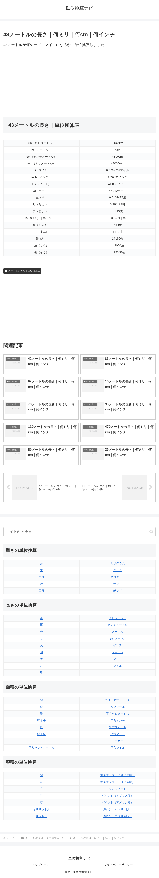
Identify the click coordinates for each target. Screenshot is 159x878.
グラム (117, 570)
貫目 (41, 590)
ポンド (117, 590)
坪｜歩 (41, 720)
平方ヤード (117, 734)
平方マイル (117, 747)
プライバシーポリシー (118, 864)
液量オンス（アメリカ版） (117, 782)
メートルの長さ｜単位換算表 (24, 270)
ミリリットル (41, 809)
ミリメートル (117, 618)
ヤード (117, 659)
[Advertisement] (41, 83)
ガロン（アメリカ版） (117, 816)
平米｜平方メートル (118, 700)
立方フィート (117, 788)
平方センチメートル (41, 747)
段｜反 (41, 734)
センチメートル (117, 624)
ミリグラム (117, 563)
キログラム (117, 577)
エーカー (117, 741)
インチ (117, 645)
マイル (117, 665)
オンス (117, 584)
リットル (41, 816)
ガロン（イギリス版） (117, 809)
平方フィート (117, 727)
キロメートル (117, 638)
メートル (117, 631)
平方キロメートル (117, 713)
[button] (151, 531)
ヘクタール (117, 707)
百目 (41, 577)
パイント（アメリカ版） (118, 802)
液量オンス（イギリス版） (117, 775)
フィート (117, 652)
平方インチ (117, 720)
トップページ (40, 864)
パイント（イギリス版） (118, 795)
